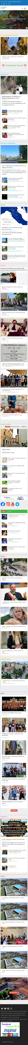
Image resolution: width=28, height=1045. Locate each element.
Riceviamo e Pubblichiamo (11, 169)
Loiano (2, 1)
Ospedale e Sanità (6, 682)
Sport (3, 714)
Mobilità (9, 128)
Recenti (9, 511)
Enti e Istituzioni (11, 17)
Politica (3, 580)
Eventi (3, 59)
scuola (3, 899)
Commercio (23, 426)
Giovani (9, 120)
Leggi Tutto (14, 992)
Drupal (11, 1041)
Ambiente (10, 189)
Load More (14, 810)
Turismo (8, 426)
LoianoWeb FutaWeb (4, 8)
